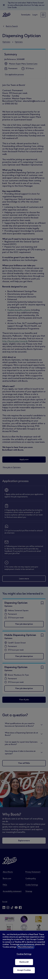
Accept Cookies (24, 970)
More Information (26, 947)
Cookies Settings (24, 954)
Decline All (24, 962)
